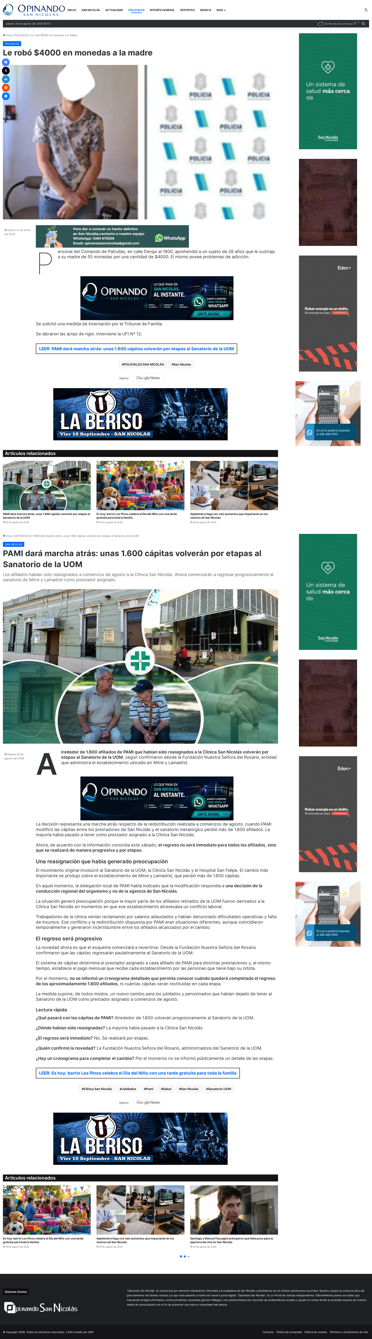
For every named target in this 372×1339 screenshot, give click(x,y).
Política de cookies (316, 1332)
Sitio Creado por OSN (80, 1332)
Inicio (8, 35)
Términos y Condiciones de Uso (349, 1332)
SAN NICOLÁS (91, 10)
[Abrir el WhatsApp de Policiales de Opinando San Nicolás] (112, 246)
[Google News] (148, 378)
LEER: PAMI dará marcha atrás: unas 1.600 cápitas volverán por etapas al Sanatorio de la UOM (136, 348)
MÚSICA (205, 10)
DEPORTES (187, 10)
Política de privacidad (289, 1332)
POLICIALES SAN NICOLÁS (144, 364)
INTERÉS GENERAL (162, 10)
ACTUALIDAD (114, 10)
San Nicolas (182, 364)
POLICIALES (136, 10)
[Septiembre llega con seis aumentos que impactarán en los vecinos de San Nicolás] (234, 485)
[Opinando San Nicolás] (34, 10)
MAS (220, 10)
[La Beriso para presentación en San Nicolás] (140, 414)
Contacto (268, 1332)
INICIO (72, 10)
